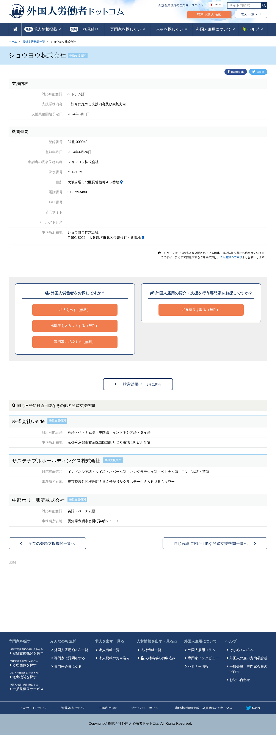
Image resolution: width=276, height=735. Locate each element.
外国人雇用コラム (201, 650)
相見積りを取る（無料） (201, 310)
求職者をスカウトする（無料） (75, 325)
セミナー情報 (198, 666)
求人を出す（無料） (74, 310)
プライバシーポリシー (146, 708)
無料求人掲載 (209, 14)
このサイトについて (33, 708)
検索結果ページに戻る (142, 384)
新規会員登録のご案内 (173, 5)
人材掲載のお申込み (160, 658)
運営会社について (73, 708)
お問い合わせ (239, 680)
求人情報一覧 (109, 650)
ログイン (197, 5)
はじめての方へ (241, 650)
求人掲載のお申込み (114, 658)
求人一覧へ (249, 14)
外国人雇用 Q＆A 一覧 (71, 650)
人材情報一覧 (151, 650)
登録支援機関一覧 (34, 41)
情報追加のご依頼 (231, 257)
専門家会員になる (68, 666)
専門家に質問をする (69, 658)
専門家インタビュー (203, 658)
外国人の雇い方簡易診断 (248, 658)
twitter (256, 708)
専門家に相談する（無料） (75, 342)
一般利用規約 (108, 708)
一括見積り (85, 29)
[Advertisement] (138, 597)
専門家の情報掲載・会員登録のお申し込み (203, 708)
